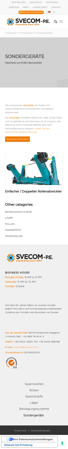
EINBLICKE (14, 7)
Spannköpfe (13, 230)
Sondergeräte (33, 415)
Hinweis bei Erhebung (18, 445)
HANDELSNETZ (40, 7)
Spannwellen (14, 236)
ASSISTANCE (52, 2)
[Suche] (54, 21)
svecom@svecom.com (25, 347)
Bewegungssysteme (18, 212)
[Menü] (61, 22)
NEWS (26, 7)
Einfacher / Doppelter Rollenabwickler (33, 191)
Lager (9, 218)
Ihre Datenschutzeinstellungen (33, 439)
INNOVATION (35, 2)
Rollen (10, 224)
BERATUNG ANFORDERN (31, 12)
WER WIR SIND (18, 2)
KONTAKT (56, 7)
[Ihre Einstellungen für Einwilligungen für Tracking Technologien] (62, 443)
